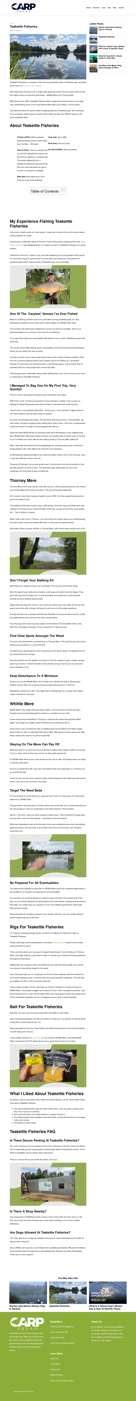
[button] (62, 190)
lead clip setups (58, 942)
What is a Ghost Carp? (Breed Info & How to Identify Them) (111, 47)
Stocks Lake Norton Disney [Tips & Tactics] (110, 28)
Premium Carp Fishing (31, 85)
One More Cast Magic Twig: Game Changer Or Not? (110, 66)
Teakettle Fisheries (107, 37)
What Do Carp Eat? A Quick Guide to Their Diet (110, 57)
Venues (12, 23)
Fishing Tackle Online (64, 1380)
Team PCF (36, 1037)
